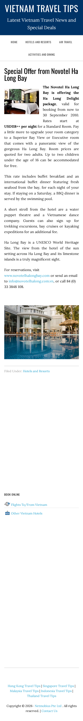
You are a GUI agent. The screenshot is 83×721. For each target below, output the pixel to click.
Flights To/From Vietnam (29, 505)
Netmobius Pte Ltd (48, 706)
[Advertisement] (41, 425)
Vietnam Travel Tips (41, 8)
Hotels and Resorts (36, 371)
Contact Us (49, 711)
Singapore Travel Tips (58, 686)
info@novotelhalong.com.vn (31, 281)
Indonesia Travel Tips (56, 691)
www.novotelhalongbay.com (27, 275)
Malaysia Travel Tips (24, 691)
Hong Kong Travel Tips (24, 686)
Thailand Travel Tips (41, 696)
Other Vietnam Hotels (26, 513)
